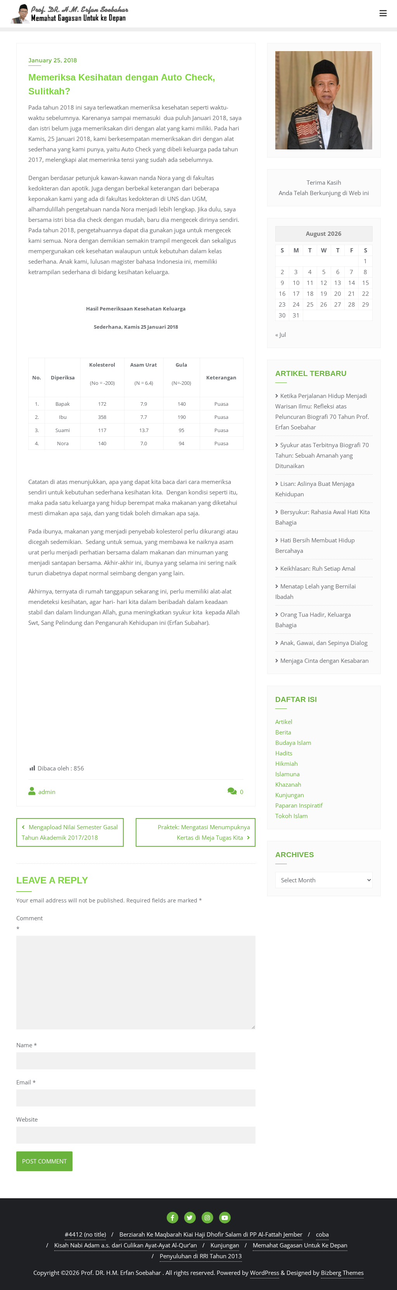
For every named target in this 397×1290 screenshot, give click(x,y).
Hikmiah (286, 763)
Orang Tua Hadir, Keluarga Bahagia (313, 620)
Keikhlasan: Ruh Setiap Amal (318, 568)
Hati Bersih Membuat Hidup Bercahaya (315, 545)
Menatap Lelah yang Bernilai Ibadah (315, 591)
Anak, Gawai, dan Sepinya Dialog (324, 643)
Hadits (283, 753)
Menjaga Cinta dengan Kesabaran (324, 660)
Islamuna (287, 774)
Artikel (283, 722)
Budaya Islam (293, 742)
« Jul (280, 334)
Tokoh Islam (291, 816)
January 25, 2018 (52, 60)
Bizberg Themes (342, 1272)
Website (27, 1119)
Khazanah (288, 784)
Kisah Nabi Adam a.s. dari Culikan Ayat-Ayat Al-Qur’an (125, 1245)
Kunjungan (289, 795)
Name (26, 1045)
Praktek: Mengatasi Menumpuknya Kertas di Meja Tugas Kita (204, 832)
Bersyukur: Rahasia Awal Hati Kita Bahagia (322, 517)
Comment (29, 923)
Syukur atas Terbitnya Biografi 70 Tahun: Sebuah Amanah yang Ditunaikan (322, 455)
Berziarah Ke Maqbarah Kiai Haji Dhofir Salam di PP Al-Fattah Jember (210, 1234)
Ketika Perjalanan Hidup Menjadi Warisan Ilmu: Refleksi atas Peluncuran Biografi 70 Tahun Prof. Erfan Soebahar (322, 411)
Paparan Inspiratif (299, 805)
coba (322, 1234)
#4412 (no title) (85, 1234)
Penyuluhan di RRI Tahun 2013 (201, 1256)
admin (46, 792)
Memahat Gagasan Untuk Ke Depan (300, 1245)
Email (26, 1082)
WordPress (264, 1272)
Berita (283, 732)
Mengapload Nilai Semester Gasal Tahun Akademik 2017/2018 (70, 832)
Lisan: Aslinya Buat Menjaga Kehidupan (314, 489)
